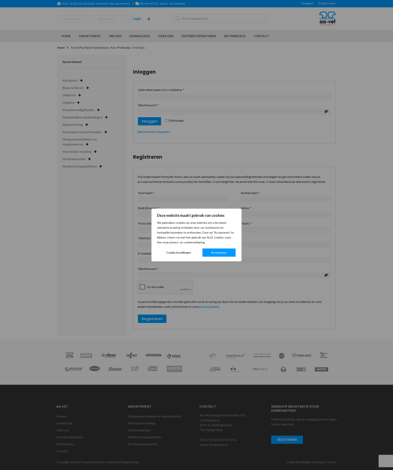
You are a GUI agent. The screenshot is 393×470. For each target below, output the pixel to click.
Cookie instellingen (178, 252)
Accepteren (219, 252)
